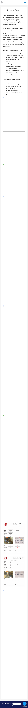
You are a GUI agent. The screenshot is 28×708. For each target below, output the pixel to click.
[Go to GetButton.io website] (24, 706)
